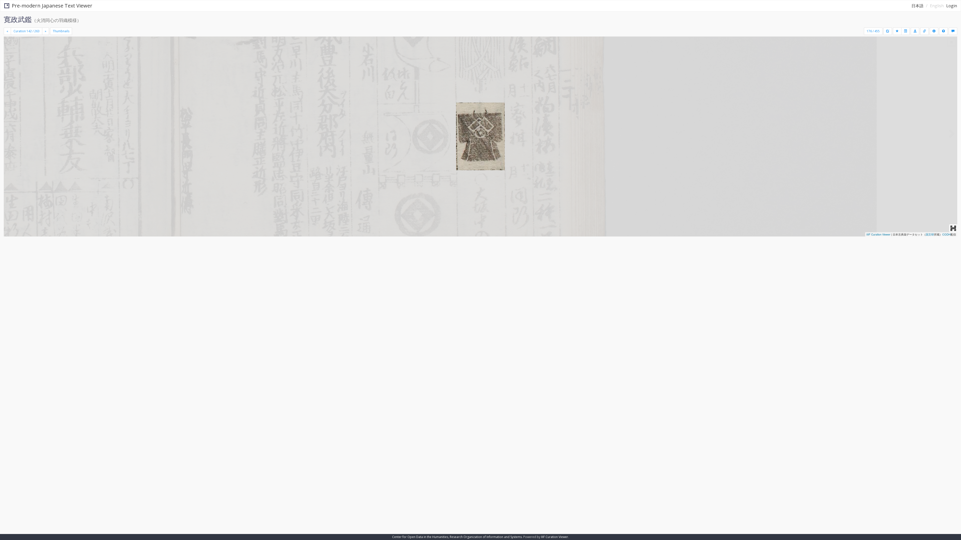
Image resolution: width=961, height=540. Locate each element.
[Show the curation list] (905, 31)
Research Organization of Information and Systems (486, 537)
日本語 (917, 5)
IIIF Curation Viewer (878, 234)
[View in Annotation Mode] (953, 31)
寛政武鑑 (18, 19)
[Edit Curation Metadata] (887, 31)
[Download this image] (915, 31)
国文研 (930, 234)
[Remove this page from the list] (897, 31)
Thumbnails (61, 31)
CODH (946, 234)
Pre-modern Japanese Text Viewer (52, 5)
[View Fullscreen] (9, 57)
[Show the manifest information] (934, 31)
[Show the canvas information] (924, 31)
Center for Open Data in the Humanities (420, 537)
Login (951, 5)
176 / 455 (873, 31)
